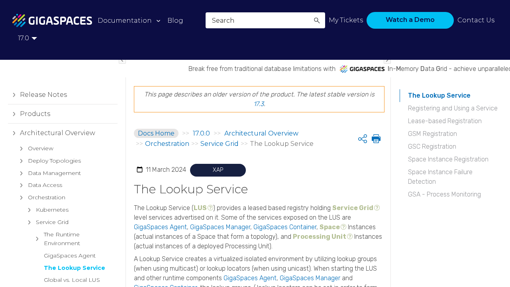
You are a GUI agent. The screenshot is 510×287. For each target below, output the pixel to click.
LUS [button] (200, 208)
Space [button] (330, 227)
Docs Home (156, 133)
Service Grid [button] (352, 208)
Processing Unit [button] (319, 236)
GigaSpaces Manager (220, 227)
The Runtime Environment (62, 239)
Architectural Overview (57, 133)
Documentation (125, 20)
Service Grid (52, 222)
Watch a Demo (410, 20)
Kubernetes (52, 209)
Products (35, 114)
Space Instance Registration (448, 159)
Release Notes (43, 94)
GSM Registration (432, 134)
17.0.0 (201, 133)
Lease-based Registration (445, 121)
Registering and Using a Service (453, 108)
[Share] (362, 138)
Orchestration (46, 197)
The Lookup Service (74, 267)
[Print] (375, 138)
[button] (316, 20)
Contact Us (475, 20)
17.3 (258, 104)
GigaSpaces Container (284, 227)
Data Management (54, 173)
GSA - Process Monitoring (444, 194)
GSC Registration (432, 146)
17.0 (23, 38)
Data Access (45, 185)
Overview (40, 148)
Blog (175, 20)
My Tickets (346, 20)
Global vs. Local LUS (72, 279)
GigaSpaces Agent (70, 255)
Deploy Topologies (54, 160)
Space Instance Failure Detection (440, 176)
